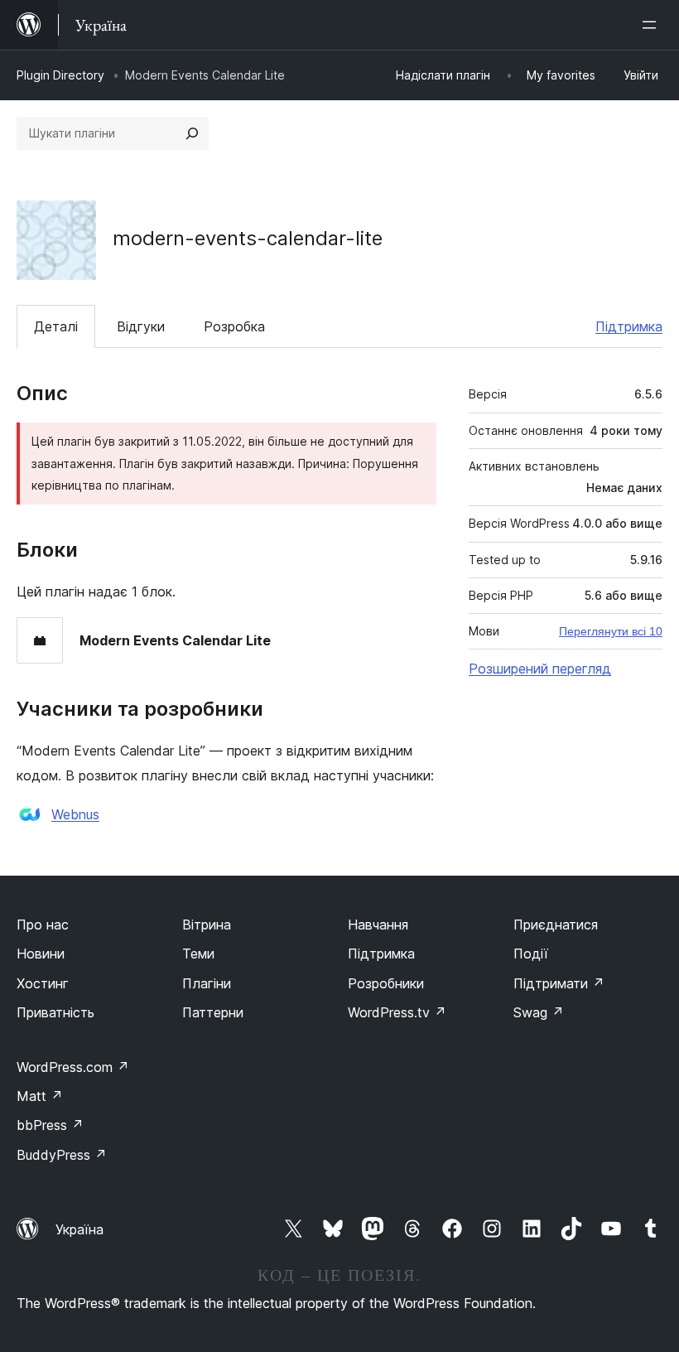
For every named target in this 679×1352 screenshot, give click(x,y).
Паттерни (212, 1012)
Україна (79, 1229)
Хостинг (43, 983)
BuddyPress (62, 1155)
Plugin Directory (60, 75)
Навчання (378, 924)
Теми (198, 953)
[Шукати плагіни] (192, 133)
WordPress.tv (397, 1012)
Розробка (234, 326)
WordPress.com (73, 1067)
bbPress (50, 1125)
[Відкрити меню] (652, 25)
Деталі (56, 326)
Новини (41, 953)
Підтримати (558, 983)
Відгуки (141, 326)
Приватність (55, 1012)
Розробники (386, 983)
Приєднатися (555, 924)
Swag (538, 1012)
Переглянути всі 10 (610, 631)
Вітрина (206, 924)
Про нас (43, 924)
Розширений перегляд (540, 668)
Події (530, 953)
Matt (40, 1096)
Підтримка (628, 326)
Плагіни (206, 983)
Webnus (75, 814)
